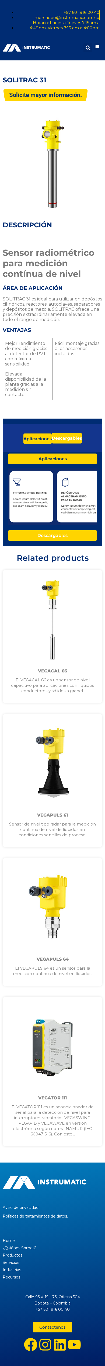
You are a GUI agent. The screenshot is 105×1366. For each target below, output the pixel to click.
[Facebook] (30, 1344)
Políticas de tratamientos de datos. (35, 1216)
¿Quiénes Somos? (20, 1247)
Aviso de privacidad (20, 1207)
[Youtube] (74, 1344)
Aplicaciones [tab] (37, 438)
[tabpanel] (52, 497)
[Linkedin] (59, 1344)
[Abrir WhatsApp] (91, 1352)
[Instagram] (45, 1344)
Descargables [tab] (67, 438)
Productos (12, 1255)
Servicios (11, 1262)
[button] (97, 46)
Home (9, 1240)
